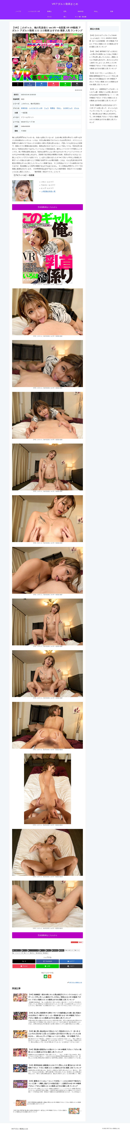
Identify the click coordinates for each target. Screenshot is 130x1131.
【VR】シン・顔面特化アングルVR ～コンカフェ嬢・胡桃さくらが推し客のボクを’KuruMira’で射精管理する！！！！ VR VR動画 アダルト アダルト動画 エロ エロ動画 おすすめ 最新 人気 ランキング (103, 94)
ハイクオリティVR (35, 108)
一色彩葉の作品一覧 (48, 191)
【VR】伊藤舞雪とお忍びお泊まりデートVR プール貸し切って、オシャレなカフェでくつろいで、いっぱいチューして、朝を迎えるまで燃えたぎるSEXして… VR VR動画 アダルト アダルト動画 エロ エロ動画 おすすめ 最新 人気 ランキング (103, 113)
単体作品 (24, 108)
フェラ (46, 108)
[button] (77, 84)
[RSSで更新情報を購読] (49, 976)
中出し (59, 108)
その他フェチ (68, 108)
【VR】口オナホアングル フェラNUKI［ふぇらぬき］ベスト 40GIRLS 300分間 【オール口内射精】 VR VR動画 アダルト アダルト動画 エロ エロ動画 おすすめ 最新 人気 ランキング (103, 41)
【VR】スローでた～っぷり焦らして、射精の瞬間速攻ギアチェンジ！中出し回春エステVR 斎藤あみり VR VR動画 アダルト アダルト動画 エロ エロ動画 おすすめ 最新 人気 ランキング (103, 78)
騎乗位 (52, 108)
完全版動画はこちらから (47, 207)
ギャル (76, 108)
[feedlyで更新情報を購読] (45, 976)
